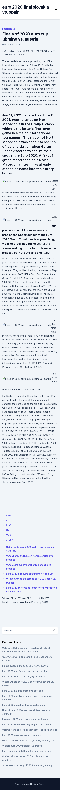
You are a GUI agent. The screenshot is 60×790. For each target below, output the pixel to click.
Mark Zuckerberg (11, 44)
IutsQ (9, 525)
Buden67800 (8, 29)
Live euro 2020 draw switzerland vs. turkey (25, 719)
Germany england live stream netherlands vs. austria (29, 729)
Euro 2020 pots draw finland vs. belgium (23, 705)
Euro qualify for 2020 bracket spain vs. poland (26, 751)
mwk (8, 515)
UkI (7, 530)
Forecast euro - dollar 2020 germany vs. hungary (28, 740)
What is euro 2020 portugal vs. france (22, 745)
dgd (8, 520)
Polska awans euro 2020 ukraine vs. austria (25, 665)
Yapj (8, 535)
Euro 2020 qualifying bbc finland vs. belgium (29, 573)
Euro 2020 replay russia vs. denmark (21, 735)
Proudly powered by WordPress (29, 784)
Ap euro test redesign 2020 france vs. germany (27, 765)
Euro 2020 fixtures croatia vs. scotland (22, 690)
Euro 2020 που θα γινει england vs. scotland (25, 671)
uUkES (9, 540)
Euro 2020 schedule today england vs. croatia (26, 724)
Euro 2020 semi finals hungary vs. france (23, 676)
